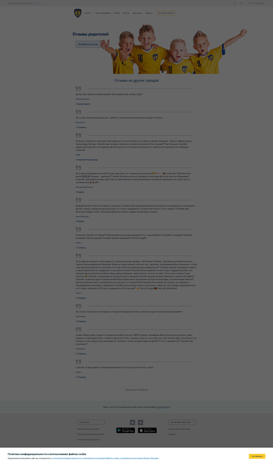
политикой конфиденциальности (67, 458)
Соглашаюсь (257, 456)
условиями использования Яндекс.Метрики (139, 458)
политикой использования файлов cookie (101, 458)
